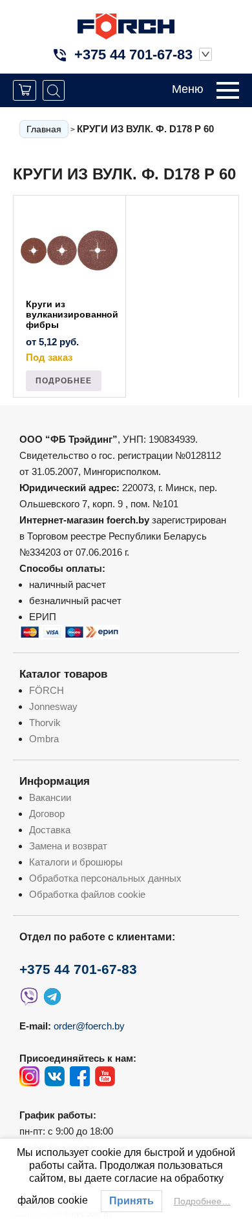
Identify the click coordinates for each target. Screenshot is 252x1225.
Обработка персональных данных (105, 878)
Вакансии (50, 797)
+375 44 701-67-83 (133, 54)
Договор (47, 813)
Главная (43, 129)
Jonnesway (53, 706)
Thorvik (45, 722)
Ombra (44, 738)
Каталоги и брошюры (76, 861)
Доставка (49, 829)
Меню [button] (188, 89)
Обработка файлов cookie (87, 894)
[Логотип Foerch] (126, 24)
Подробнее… (202, 1201)
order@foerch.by (89, 1025)
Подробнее (64, 380)
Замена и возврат (68, 845)
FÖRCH (46, 690)
